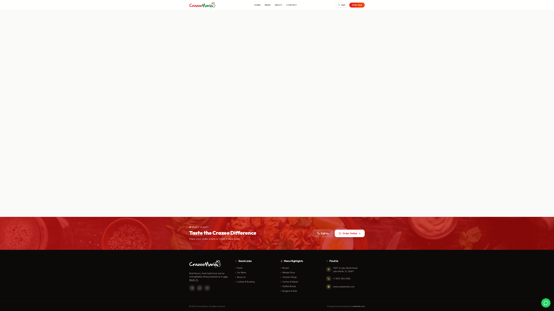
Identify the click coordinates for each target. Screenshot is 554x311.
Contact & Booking (246, 281)
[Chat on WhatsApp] (546, 303)
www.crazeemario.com (343, 286)
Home (240, 268)
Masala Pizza (288, 272)
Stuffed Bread (289, 286)
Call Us (325, 233)
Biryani (285, 268)
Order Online (349, 233)
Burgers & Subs (289, 291)
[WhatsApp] (200, 288)
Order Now (357, 5)
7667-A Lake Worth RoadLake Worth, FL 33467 (345, 270)
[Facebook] (192, 288)
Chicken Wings (289, 277)
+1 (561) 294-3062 (341, 278)
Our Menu (241, 272)
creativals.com (358, 306)
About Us (241, 277)
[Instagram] (207, 288)
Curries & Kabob (290, 281)
